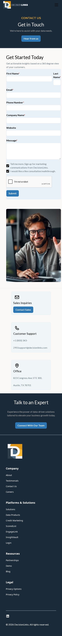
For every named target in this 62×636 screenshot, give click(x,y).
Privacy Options (14, 588)
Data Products (13, 514)
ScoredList (11, 526)
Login (8, 542)
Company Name (15, 115)
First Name (13, 73)
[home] (15, 5)
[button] (56, 4)
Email (9, 89)
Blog (8, 571)
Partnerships (12, 560)
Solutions (10, 509)
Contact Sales (23, 309)
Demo (9, 565)
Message (11, 140)
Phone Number (15, 102)
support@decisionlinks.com (33, 347)
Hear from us (31, 38)
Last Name (57, 75)
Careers (10, 491)
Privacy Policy (12, 594)
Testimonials (12, 480)
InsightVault (12, 537)
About (9, 475)
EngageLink (12, 531)
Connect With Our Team (31, 425)
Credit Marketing (14, 520)
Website (11, 127)
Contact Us (11, 486)
